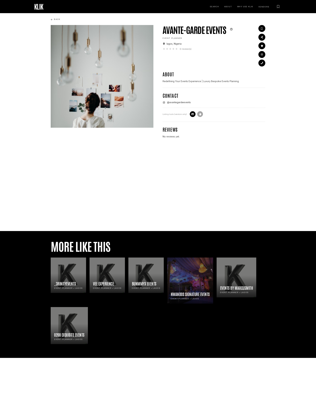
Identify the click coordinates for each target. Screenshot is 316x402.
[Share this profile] (261, 37)
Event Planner (172, 38)
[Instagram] (261, 54)
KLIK (38, 6)
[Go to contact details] (261, 63)
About (228, 6)
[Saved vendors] (278, 6)
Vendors (263, 7)
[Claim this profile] (200, 114)
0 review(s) (185, 49)
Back (57, 19)
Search (214, 6)
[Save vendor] (261, 28)
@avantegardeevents (179, 102)
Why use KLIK (245, 6)
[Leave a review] (261, 45)
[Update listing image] (193, 114)
